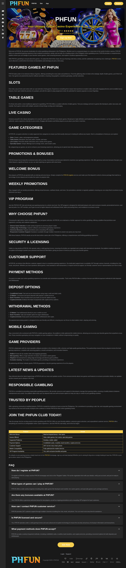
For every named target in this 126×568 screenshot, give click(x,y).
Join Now (66, 545)
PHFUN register (68, 175)
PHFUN (34, 3)
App (47, 3)
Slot (41, 3)
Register (118, 3)
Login (108, 3)
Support (68, 554)
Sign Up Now (66, 38)
